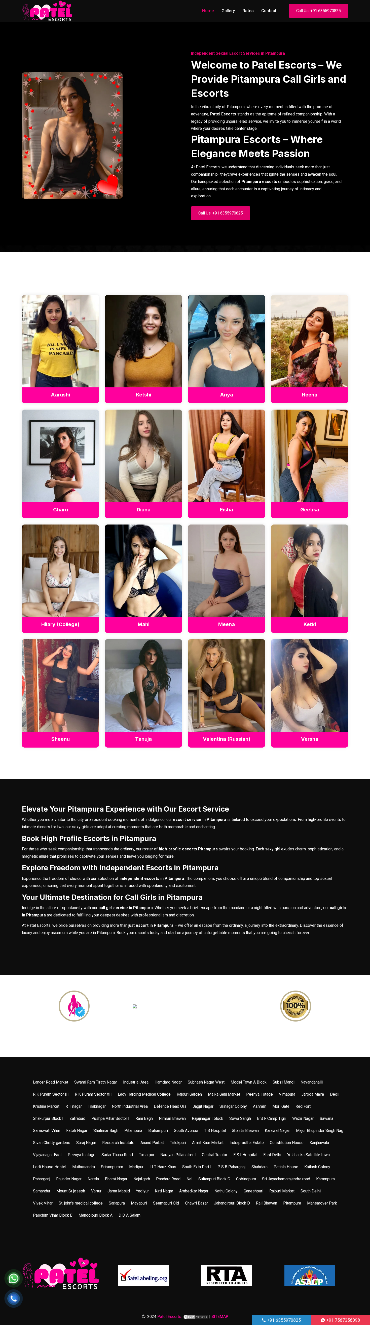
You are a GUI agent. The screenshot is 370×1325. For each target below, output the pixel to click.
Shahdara (259, 1166)
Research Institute (118, 1142)
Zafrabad (77, 1118)
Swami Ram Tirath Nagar (95, 1082)
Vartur (96, 1191)
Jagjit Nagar (203, 1106)
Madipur (136, 1166)
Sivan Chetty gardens (51, 1142)
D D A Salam (129, 1215)
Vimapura (287, 1094)
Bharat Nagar (116, 1179)
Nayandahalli (312, 1082)
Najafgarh (141, 1179)
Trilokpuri (178, 1142)
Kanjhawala (319, 1142)
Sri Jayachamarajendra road (286, 1179)
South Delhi (311, 1191)
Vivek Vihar (43, 1203)
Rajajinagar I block (207, 1118)
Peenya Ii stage (81, 1154)
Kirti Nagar (164, 1191)
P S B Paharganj (231, 1166)
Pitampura (133, 1130)
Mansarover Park (322, 1203)
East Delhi (272, 1154)
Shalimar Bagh (105, 1130)
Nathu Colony (226, 1191)
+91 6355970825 (283, 1320)
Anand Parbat (152, 1142)
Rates (248, 10)
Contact (268, 10)
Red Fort (303, 1106)
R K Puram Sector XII (93, 1094)
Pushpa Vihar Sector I (110, 1118)
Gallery (228, 10)
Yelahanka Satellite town (308, 1154)
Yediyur (142, 1191)
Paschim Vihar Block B (52, 1215)
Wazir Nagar (303, 1118)
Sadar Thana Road (117, 1154)
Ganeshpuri (253, 1191)
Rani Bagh (144, 1118)
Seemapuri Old (166, 1203)
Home (208, 10)
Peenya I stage (259, 1094)
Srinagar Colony (233, 1106)
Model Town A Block (249, 1082)
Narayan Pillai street (178, 1154)
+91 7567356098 (342, 1320)
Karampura (325, 1179)
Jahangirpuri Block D (232, 1203)
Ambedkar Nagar (193, 1191)
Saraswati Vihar (46, 1130)
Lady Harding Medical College (144, 1094)
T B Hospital (215, 1130)
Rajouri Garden (189, 1094)
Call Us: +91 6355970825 (318, 10)
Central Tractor (214, 1154)
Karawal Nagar (277, 1130)
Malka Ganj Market (224, 1094)
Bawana (326, 1118)
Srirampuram (112, 1166)
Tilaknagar (97, 1106)
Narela (93, 1179)
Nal (189, 1179)
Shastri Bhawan (245, 1130)
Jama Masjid (118, 1191)
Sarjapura (117, 1203)
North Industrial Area (130, 1106)
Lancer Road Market (50, 1082)
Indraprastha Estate (247, 1142)
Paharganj (41, 1179)
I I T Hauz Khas (163, 1166)
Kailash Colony (317, 1166)
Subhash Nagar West (206, 1082)
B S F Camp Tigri (271, 1118)
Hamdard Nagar (168, 1082)
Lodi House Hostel (49, 1166)
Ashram (259, 1106)
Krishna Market (46, 1106)
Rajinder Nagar (69, 1179)
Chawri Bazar (196, 1203)
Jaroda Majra (312, 1094)
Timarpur (146, 1154)
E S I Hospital (245, 1154)
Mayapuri (139, 1203)
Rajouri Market (281, 1191)
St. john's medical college (81, 1203)
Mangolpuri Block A (96, 1215)
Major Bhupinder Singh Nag (319, 1130)
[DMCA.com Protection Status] (195, 1316)
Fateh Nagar (76, 1130)
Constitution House (287, 1142)
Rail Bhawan (266, 1203)
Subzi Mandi (283, 1082)
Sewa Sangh (240, 1118)
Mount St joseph (70, 1191)
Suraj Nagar (86, 1142)
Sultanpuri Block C (214, 1179)
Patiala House (286, 1166)
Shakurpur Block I (48, 1118)
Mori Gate (280, 1106)
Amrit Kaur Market (208, 1142)
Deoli (334, 1094)
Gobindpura (246, 1179)
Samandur (41, 1191)
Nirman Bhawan (172, 1118)
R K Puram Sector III (51, 1094)
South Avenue (186, 1130)
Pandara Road (168, 1179)
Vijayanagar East (47, 1154)
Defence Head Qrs (170, 1106)
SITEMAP (219, 1316)
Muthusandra (83, 1166)
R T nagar (73, 1106)
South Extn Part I (196, 1166)
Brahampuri (158, 1130)
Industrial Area (136, 1082)
